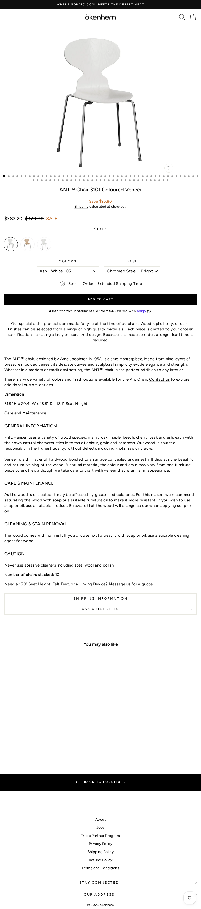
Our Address (99, 894)
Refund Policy (101, 860)
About (100, 819)
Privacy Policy (100, 844)
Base (132, 261)
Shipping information (101, 599)
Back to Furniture (104, 782)
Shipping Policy (100, 852)
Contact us (159, 379)
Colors (68, 261)
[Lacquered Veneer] (44, 244)
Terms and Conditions (100, 868)
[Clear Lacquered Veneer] (27, 244)
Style (100, 229)
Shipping (81, 206)
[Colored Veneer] (10, 244)
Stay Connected (99, 882)
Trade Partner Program (100, 835)
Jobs (100, 827)
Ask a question (100, 609)
